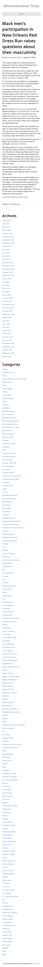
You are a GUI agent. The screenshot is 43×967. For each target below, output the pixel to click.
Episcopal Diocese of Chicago (13, 528)
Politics (4, 764)
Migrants (5, 696)
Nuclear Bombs (7, 738)
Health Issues (7, 596)
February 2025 (7, 262)
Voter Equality (7, 938)
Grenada (5, 576)
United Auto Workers (9, 913)
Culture (5, 492)
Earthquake (6, 508)
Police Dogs (6, 757)
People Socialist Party (10, 748)
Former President (8, 553)
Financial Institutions (9, 541)
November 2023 (8, 308)
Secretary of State (8, 825)
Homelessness (7, 602)
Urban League (7, 919)
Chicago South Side (9, 463)
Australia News (7, 398)
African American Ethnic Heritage (14, 379)
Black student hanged (10, 421)
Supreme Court (7, 870)
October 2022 (7, 350)
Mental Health (7, 686)
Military (4, 699)
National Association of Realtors (13, 725)
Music (4, 722)
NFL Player (6, 735)
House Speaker (8, 605)
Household (6, 608)
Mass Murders (7, 663)
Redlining (5, 799)
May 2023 (6, 327)
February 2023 (7, 337)
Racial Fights (7, 790)
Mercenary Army (8, 689)
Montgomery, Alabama (10, 709)
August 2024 (6, 279)
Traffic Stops (6, 880)
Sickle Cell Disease (9, 841)
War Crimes (6, 945)
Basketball (6, 408)
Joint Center (6, 634)
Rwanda (5, 819)
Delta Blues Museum (9, 495)
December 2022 (8, 343)
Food (4, 547)
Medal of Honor (8, 673)
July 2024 (5, 282)
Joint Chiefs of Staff (9, 637)
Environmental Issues (10, 524)
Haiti (4, 579)
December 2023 (8, 305)
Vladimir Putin (7, 935)
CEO (4, 450)
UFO (4, 900)
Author (4, 401)
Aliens (4, 385)
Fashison (5, 531)
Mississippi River (8, 702)
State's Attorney (8, 864)
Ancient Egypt (7, 389)
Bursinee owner (8, 437)
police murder (7, 760)
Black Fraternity (8, 414)
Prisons (5, 783)
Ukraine (5, 903)
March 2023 (6, 334)
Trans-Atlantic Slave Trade (25, 111)
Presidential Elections (10, 780)
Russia (4, 815)
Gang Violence (7, 563)
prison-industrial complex (25, 116)
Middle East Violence (9, 693)
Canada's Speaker (9, 444)
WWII (4, 955)
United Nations (7, 916)
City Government (8, 466)
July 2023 (5, 321)
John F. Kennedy (8, 631)
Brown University (8, 434)
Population (6, 770)
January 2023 (7, 340)
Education (6, 515)
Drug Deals (6, 505)
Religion (5, 803)
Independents (7, 615)
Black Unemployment (10, 424)
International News (9, 621)
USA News (6, 929)
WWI (4, 951)
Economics (6, 511)
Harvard (5, 583)
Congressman (7, 486)
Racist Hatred (7, 793)
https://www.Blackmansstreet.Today (15, 197)
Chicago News (7, 460)
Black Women (7, 430)
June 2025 (6, 253)
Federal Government (9, 537)
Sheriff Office (7, 838)
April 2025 (6, 259)
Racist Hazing (7, 796)
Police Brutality (7, 754)
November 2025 (8, 240)
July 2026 (5, 224)
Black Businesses (8, 411)
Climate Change (8, 473)
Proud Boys (6, 786)
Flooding (5, 544)
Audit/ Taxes (6, 395)
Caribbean (6, 447)
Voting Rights (7, 942)
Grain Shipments (8, 573)
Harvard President (8, 586)
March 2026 (6, 230)
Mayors (5, 670)
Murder (5, 718)
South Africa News (8, 851)
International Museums (10, 618)
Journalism (6, 641)
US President (7, 922)
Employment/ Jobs (9, 518)
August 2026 (6, 220)
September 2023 (8, 314)
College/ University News (11, 476)
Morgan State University (11, 712)
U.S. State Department (10, 896)
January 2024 (7, 301)
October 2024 (7, 272)
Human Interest (8, 612)
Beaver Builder (35, 963)
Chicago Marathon (9, 456)
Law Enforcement (8, 647)
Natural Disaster (8, 728)
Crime (4, 489)
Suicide (5, 867)
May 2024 (6, 288)
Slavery (5, 848)
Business (5, 440)
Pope (4, 767)
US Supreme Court (9, 925)
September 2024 (8, 275)
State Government (9, 861)
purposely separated (21, 109)
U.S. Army (6, 887)
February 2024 (7, 298)
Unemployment (7, 909)
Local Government (9, 657)
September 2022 (8, 353)
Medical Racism (8, 683)
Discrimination (7, 502)
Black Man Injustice (9, 418)
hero (4, 599)
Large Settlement (8, 644)
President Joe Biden (9, 777)
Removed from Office (10, 806)
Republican (6, 812)
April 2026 (6, 227)
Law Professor (7, 651)
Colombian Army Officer (10, 479)
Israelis (4, 625)
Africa (4, 376)
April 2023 (6, 330)
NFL (3, 731)
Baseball (5, 405)
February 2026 (7, 233)
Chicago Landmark (9, 453)
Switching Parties (8, 874)
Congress (5, 482)
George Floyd (7, 566)
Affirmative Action (8, 372)
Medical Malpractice (9, 680)
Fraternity (5, 557)
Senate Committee (9, 832)
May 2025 (6, 256)
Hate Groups (7, 589)
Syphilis (5, 877)
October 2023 (7, 311)
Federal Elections (8, 534)
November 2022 (8, 347)
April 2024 (6, 292)
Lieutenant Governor (9, 654)
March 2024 (6, 295)
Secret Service (7, 822)
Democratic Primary (9, 499)
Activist (4, 369)
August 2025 (6, 246)
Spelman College (8, 854)
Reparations (6, 809)
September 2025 (8, 243)
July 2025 (5, 250)
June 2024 (6, 285)
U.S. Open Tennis (8, 890)
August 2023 (6, 317)
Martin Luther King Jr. (10, 660)
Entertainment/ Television (11, 521)
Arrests (4, 392)
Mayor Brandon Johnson (11, 667)
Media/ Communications (11, 676)
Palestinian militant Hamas (11, 744)
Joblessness (6, 628)
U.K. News (6, 883)
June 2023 (6, 324)
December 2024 (8, 266)
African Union (7, 382)
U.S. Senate (6, 893)
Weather (5, 948)
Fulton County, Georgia (10, 560)
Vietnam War (7, 932)
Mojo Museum (7, 706)
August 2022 (6, 356)
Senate (4, 828)
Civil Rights (6, 469)
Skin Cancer (6, 844)
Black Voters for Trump (10, 427)
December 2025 (8, 237)
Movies (4, 715)
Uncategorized (15, 204)
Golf (3, 570)
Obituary (5, 741)
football (5, 550)
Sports (4, 858)
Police (4, 751)
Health (4, 592)
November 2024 (8, 269)
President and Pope (9, 773)
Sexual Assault (7, 835)
